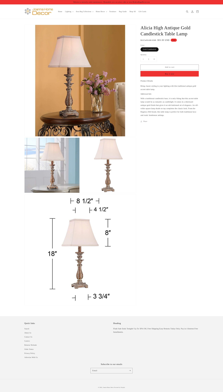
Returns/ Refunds (30, 345)
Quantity (143, 54)
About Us (27, 333)
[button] (187, 11)
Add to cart (169, 67)
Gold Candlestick (149, 49)
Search (26, 329)
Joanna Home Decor (108, 387)
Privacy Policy (29, 353)
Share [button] (145, 121)
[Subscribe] (129, 370)
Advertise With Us (31, 357)
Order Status (28, 349)
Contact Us (28, 337)
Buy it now (169, 74)
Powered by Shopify (119, 387)
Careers (27, 341)
